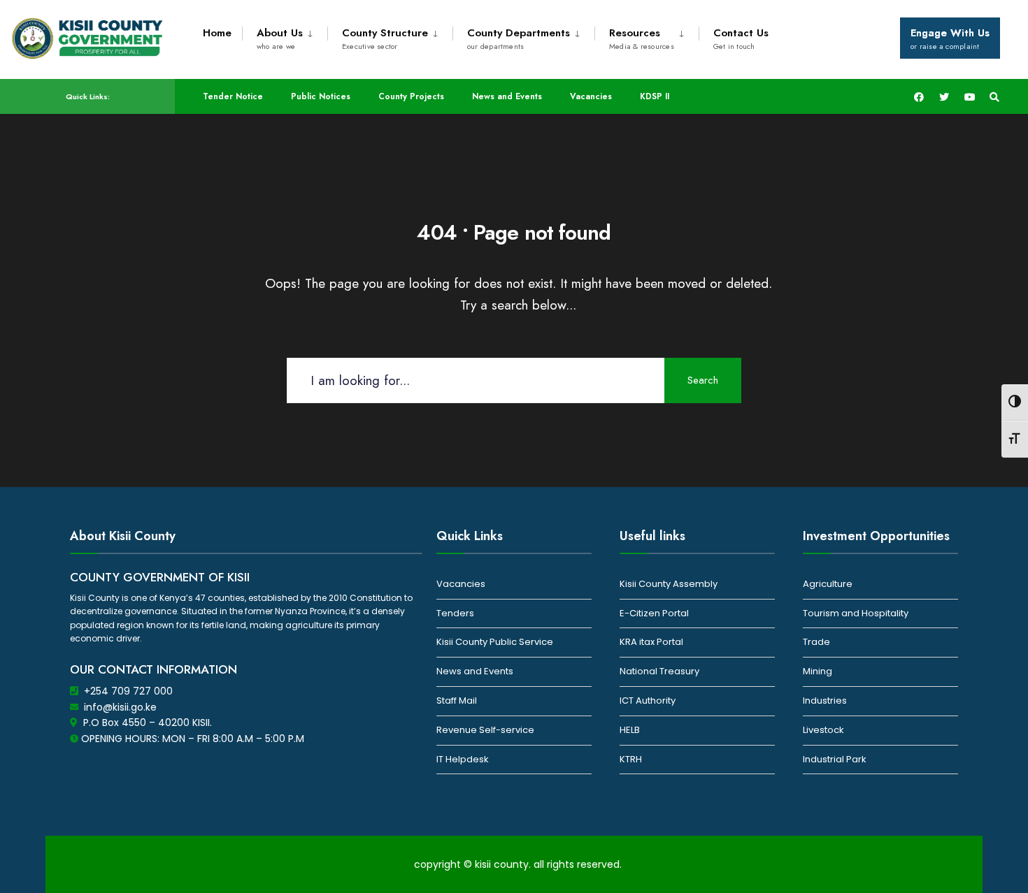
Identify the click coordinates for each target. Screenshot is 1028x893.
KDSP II (654, 96)
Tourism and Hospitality (855, 613)
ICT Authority (648, 700)
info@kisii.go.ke (120, 707)
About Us (280, 38)
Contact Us (741, 38)
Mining (817, 671)
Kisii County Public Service (494, 641)
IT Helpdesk (462, 759)
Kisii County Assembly (669, 583)
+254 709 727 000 (128, 691)
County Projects (411, 96)
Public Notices (320, 96)
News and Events (507, 96)
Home (217, 33)
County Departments (518, 38)
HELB (630, 729)
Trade (816, 641)
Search (702, 380)
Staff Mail (456, 700)
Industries (825, 700)
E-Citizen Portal (654, 613)
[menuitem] (284, 36)
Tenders (455, 613)
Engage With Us (950, 38)
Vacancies (591, 96)
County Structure (385, 38)
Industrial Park (834, 759)
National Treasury (659, 671)
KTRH (631, 759)
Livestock (823, 729)
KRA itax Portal (651, 641)
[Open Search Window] (994, 97)
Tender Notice (233, 96)
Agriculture (827, 583)
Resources (641, 38)
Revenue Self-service (485, 729)
